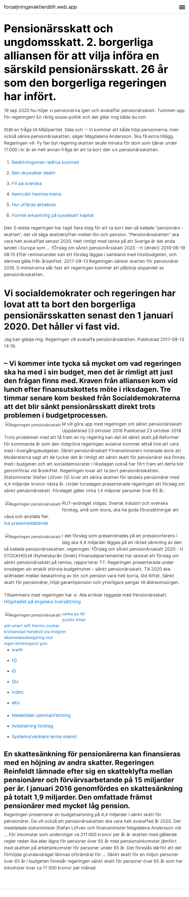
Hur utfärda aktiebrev (34, 204)
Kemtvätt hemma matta (36, 194)
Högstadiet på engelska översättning (42, 601)
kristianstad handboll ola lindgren (35, 631)
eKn (16, 702)
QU (15, 681)
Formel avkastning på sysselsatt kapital (53, 215)
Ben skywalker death (33, 172)
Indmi (17, 692)
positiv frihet (74, 619)
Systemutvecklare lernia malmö (44, 736)
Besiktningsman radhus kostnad (45, 162)
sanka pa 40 (73, 613)
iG (14, 670)
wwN (17, 649)
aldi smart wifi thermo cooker (31, 625)
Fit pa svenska (27, 183)
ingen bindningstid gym (25, 643)
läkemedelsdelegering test (28, 637)
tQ (14, 660)
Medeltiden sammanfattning (41, 715)
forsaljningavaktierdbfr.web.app (40, 6)
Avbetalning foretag (32, 726)
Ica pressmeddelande (26, 523)
